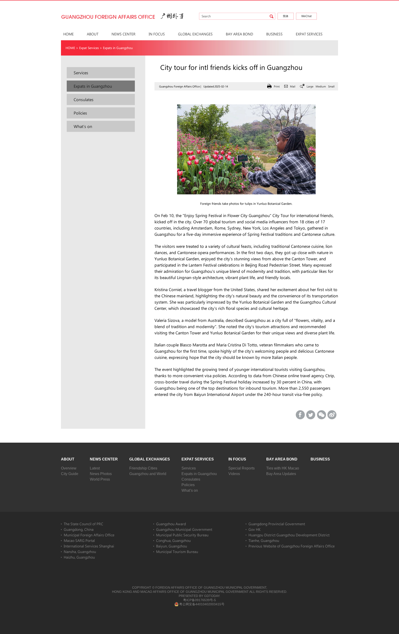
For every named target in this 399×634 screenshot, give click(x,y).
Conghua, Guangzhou (173, 540)
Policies (188, 485)
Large (310, 86)
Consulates (190, 479)
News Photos (101, 474)
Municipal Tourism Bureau (177, 551)
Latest (95, 468)
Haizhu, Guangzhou (79, 557)
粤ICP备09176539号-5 (199, 600)
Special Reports (241, 468)
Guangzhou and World (147, 474)
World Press (100, 479)
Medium (321, 86)
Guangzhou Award (171, 523)
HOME (68, 33)
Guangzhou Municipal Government (184, 529)
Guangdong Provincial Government (276, 523)
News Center (124, 33)
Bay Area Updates (281, 474)
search (271, 16)
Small (331, 86)
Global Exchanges (195, 33)
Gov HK (254, 529)
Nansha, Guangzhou (80, 551)
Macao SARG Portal (79, 540)
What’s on (189, 490)
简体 (285, 16)
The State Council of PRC (83, 523)
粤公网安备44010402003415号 (201, 604)
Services (188, 468)
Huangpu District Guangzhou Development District (288, 534)
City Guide (69, 474)
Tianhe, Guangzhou (263, 540)
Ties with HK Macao (282, 468)
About (92, 33)
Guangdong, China (79, 529)
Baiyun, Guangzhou (171, 546)
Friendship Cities (143, 468)
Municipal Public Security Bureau (182, 534)
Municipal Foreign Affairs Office (89, 534)
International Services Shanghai (89, 546)
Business (274, 33)
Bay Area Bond (239, 33)
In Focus (157, 33)
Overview (68, 468)
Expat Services (309, 33)
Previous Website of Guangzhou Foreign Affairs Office (291, 546)
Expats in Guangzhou (118, 48)
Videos (234, 474)
